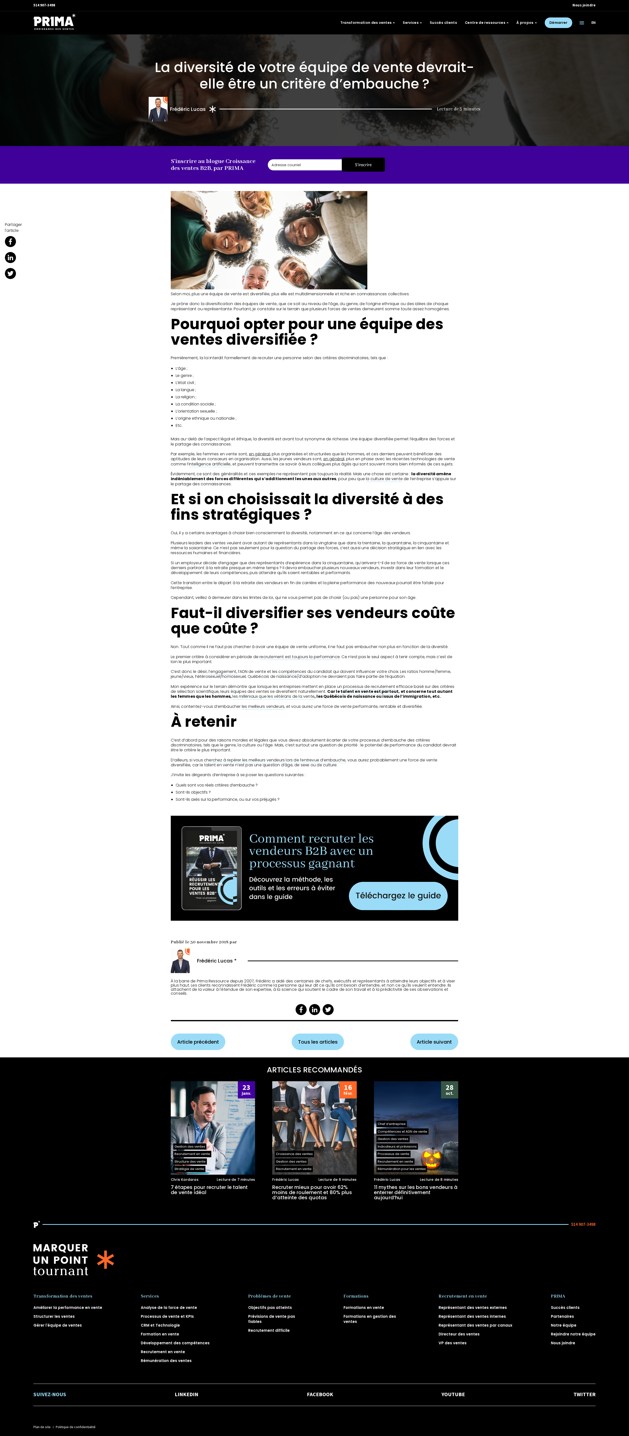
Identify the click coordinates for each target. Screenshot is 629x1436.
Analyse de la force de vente (169, 1307)
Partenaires (562, 1316)
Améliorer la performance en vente (67, 1307)
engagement (223, 671)
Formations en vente (363, 1307)
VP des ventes (453, 1343)
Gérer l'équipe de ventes (57, 1325)
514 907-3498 (44, 5)
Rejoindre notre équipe (573, 1334)
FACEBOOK (320, 1394)
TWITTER (584, 1394)
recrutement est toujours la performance (299, 657)
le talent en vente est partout (367, 691)
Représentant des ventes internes (472, 1316)
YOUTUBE (453, 1394)
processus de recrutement (369, 686)
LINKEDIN (186, 1394)
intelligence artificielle (210, 464)
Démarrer (558, 22)
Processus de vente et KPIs (167, 1316)
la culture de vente (384, 479)
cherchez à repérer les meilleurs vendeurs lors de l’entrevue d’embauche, (275, 760)
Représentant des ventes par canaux (475, 1325)
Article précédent (198, 1041)
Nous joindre (584, 5)
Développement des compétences (175, 1343)
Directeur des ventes (459, 1334)
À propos (525, 23)
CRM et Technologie (160, 1325)
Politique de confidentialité (76, 1427)
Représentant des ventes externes (473, 1307)
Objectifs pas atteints (270, 1307)
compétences (292, 671)
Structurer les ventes (54, 1316)
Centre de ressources (485, 23)
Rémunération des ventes (166, 1360)
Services (411, 23)
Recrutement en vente (163, 1351)
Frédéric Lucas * (217, 960)
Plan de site (42, 1427)
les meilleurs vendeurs (263, 706)
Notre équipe (563, 1325)
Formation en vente (160, 1334)
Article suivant (434, 1041)
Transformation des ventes (366, 23)
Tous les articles (318, 1041)
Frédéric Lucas (188, 109)
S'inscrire (363, 164)
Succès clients (443, 23)
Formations (356, 1296)
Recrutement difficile (269, 1330)
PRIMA (558, 1296)
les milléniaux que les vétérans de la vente (273, 696)
